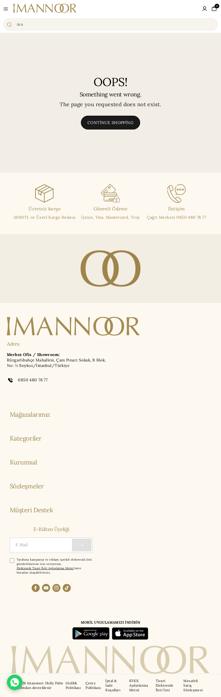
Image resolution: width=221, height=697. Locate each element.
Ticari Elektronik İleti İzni (164, 685)
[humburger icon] (5, 9)
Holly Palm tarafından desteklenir (38, 685)
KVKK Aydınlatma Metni (138, 685)
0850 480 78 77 (32, 379)
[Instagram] (56, 588)
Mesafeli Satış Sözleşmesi (193, 685)
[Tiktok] (67, 588)
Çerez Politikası (93, 685)
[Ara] (110, 24)
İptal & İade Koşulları (112, 685)
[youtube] (46, 588)
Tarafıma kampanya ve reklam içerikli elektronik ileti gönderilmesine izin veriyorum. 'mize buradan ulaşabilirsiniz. (54, 566)
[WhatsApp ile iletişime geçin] (14, 682)
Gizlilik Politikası (73, 685)
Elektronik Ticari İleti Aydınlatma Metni (45, 568)
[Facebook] (36, 588)
